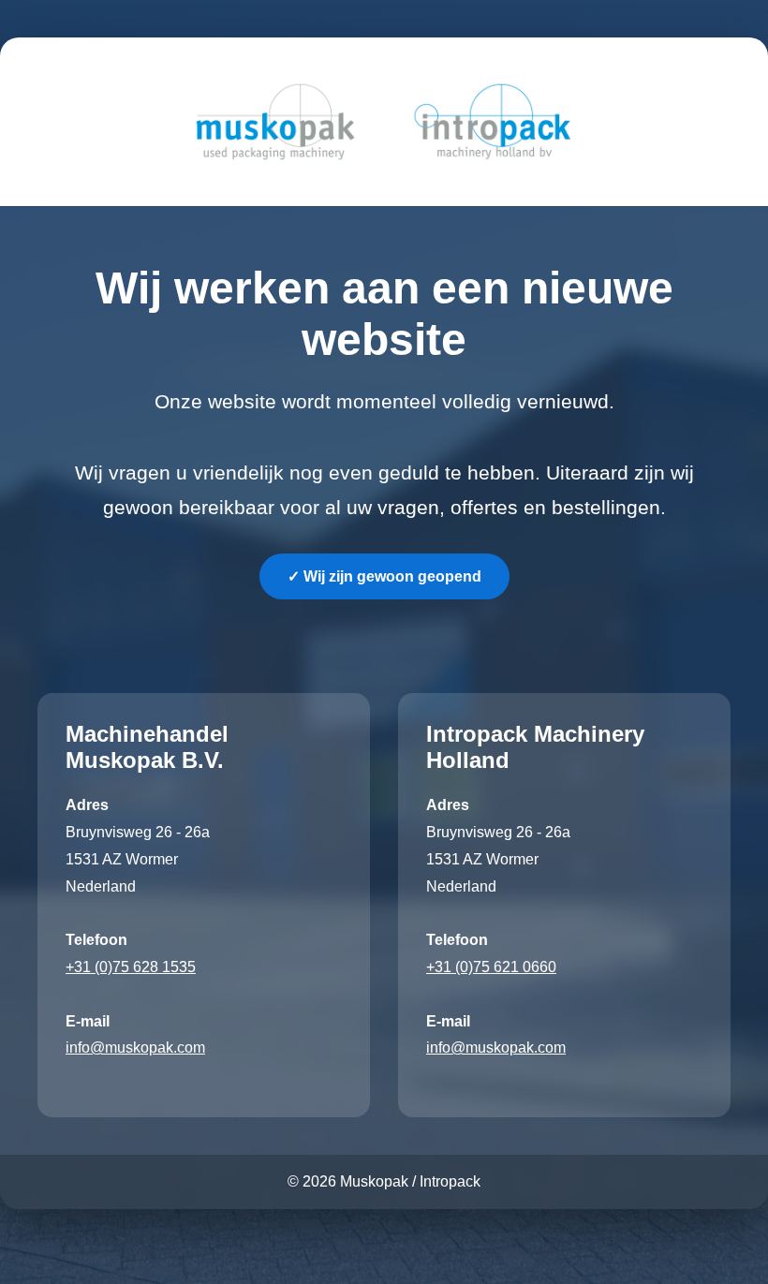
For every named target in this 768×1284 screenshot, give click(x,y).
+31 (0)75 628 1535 (131, 967)
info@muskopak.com (135, 1047)
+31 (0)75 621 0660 (491, 967)
